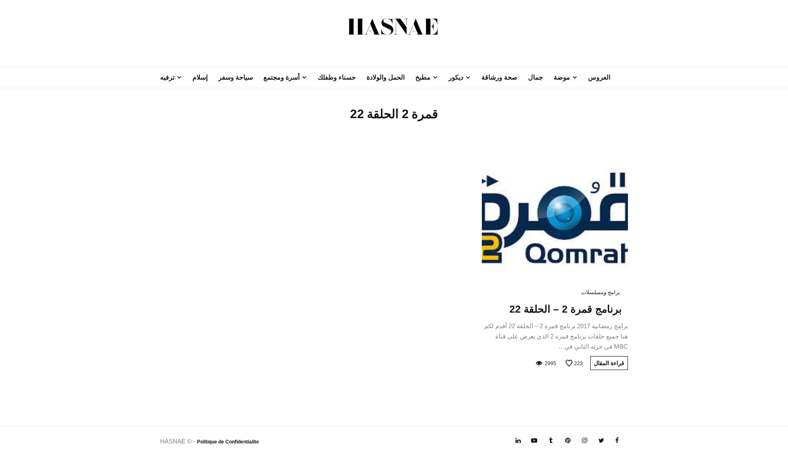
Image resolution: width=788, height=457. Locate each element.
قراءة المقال (609, 363)
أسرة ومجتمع (281, 77)
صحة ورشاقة (499, 77)
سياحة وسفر (235, 77)
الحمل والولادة (386, 77)
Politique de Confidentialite (228, 442)
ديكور (456, 77)
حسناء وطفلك (337, 77)
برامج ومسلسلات (600, 292)
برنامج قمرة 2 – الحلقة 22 (565, 309)
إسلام (200, 77)
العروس (599, 77)
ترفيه (167, 77)
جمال (535, 77)
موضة (562, 77)
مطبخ (423, 77)
